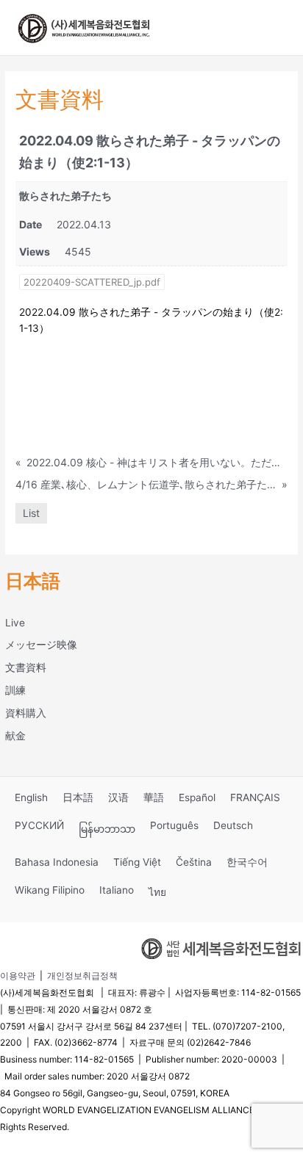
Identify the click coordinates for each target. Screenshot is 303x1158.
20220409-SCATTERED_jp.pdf (92, 282)
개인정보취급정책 (82, 975)
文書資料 (25, 667)
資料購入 (25, 713)
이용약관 (17, 975)
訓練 (15, 690)
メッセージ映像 (41, 645)
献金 (15, 736)
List (31, 513)
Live (15, 623)
